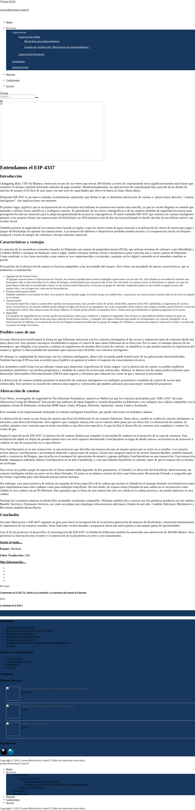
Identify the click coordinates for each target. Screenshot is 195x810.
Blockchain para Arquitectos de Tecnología (29, 630)
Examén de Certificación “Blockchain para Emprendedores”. (57, 47)
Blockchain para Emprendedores (42, 41)
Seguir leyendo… (11, 542)
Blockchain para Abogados (20, 627)
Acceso (10, 86)
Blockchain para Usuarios (20, 639)
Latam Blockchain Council (14, 9)
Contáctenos (13, 80)
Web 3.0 (24, 727)
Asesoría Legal (20, 67)
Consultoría (18, 61)
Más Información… (13, 562)
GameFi (24, 709)
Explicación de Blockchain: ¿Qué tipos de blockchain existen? (55, 688)
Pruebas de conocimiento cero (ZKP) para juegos (47, 705)
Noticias (10, 74)
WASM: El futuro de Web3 (35, 723)
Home (9, 22)
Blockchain (26, 692)
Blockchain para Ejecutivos (21, 633)
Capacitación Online (29, 36)
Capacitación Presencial (31, 54)
